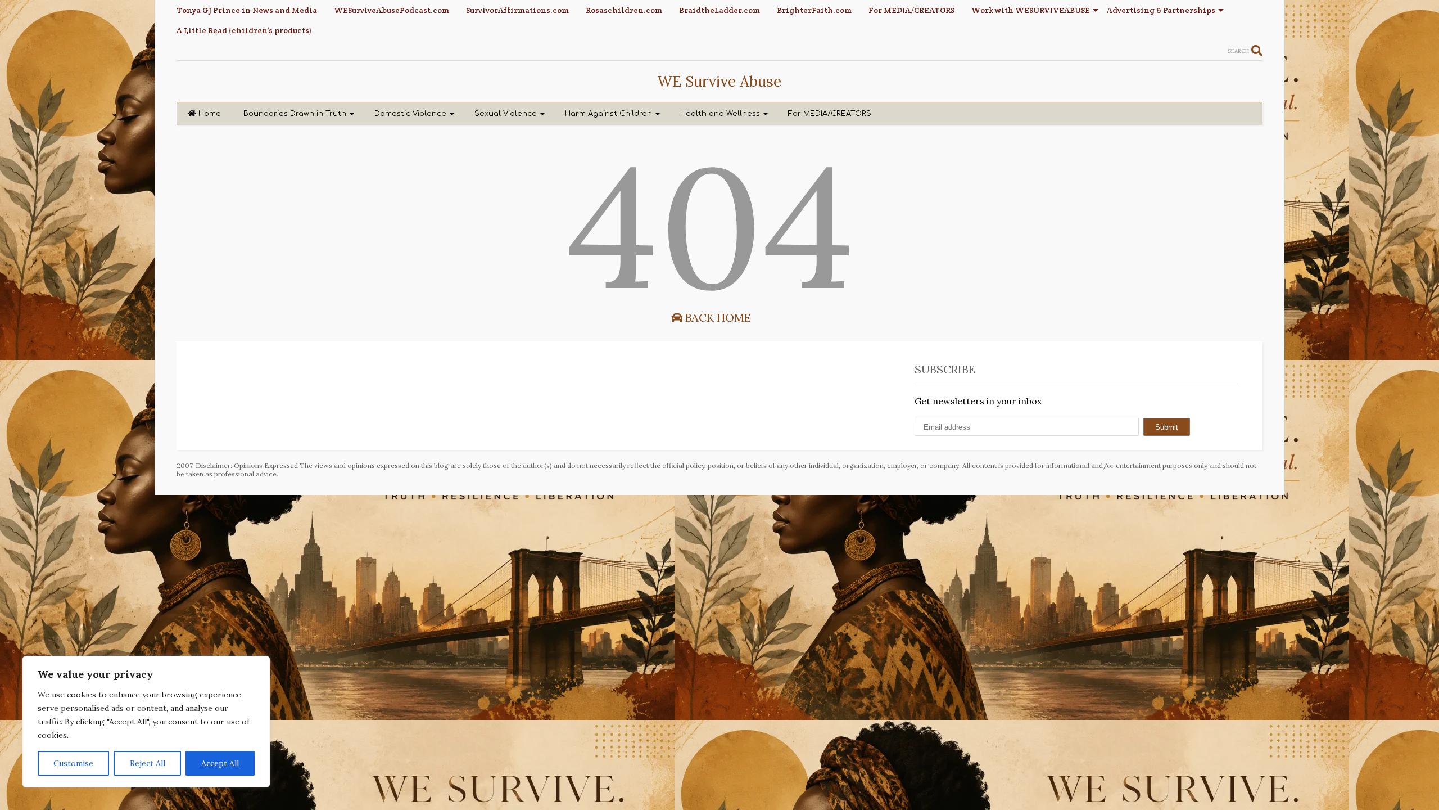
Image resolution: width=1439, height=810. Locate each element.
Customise (73, 763)
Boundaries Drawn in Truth (294, 114)
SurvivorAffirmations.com (517, 10)
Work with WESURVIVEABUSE (1030, 10)
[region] (146, 722)
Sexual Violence (505, 114)
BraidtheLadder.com (719, 10)
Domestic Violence (410, 114)
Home (209, 114)
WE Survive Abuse (719, 81)
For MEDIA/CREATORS (911, 10)
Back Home (716, 317)
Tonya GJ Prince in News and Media (247, 10)
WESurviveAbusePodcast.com (391, 10)
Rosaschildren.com (624, 10)
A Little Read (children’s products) (244, 30)
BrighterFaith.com (814, 10)
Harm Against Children (608, 114)
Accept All (220, 763)
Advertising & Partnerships (1161, 10)
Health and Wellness (720, 114)
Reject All (147, 763)
